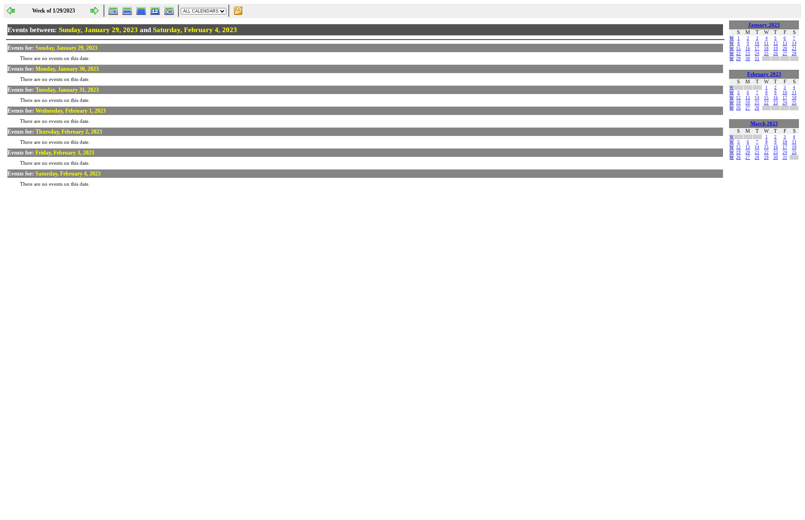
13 (785, 43)
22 (738, 53)
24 (757, 53)
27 (785, 53)
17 (757, 48)
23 (747, 53)
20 (785, 48)
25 (766, 53)
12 (775, 43)
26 (775, 53)
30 (747, 58)
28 (794, 53)
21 (794, 48)
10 (757, 43)
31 (757, 58)
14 (794, 43)
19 (775, 48)
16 (747, 48)
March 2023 (764, 123)
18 (766, 48)
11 (766, 43)
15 (738, 48)
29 (738, 58)
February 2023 (764, 74)
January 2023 (764, 24)
